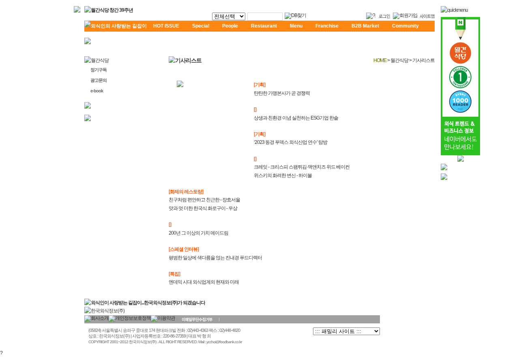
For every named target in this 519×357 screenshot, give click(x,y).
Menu (296, 26)
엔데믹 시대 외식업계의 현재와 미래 (204, 282)
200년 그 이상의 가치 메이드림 (198, 233)
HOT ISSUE (166, 26)
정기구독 (98, 69)
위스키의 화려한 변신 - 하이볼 (283, 175)
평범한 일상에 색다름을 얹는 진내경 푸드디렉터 (215, 258)
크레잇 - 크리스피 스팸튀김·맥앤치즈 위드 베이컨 (302, 167)
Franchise (327, 26)
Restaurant (264, 26)
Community (405, 26)
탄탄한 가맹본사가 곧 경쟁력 (282, 93)
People (230, 26)
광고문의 (98, 80)
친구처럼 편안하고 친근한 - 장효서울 (204, 200)
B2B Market (365, 26)
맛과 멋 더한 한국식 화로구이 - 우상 (203, 208)
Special (200, 26)
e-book (96, 90)
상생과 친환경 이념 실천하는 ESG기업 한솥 (296, 118)
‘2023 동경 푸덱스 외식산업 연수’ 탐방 (290, 142)
